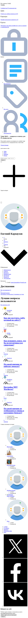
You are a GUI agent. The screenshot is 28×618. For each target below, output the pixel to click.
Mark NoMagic (10, 496)
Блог (5, 532)
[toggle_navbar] (1, 202)
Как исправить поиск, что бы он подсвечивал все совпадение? (15, 343)
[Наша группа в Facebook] (15, 581)
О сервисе (6, 528)
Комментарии (7, 274)
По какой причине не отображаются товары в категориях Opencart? (14, 411)
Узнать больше (4, 145)
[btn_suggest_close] (3, 160)
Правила (6, 529)
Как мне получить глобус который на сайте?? (14, 319)
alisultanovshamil (11, 490)
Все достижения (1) (6, 290)
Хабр (5, 151)
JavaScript (9, 310)
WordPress (9, 379)
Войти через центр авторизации (8, 614)
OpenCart (9, 358)
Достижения (7, 278)
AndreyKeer (10, 456)
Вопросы (6, 272)
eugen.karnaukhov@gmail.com (18, 282)
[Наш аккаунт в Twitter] (15, 557)
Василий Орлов (11, 465)
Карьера (6, 154)
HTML (8, 333)
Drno (8, 521)
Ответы (6, 271)
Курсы (5, 155)
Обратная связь (8, 531)
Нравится (6, 277)
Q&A (5, 152)
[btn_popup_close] (3, 616)
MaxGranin (10, 446)
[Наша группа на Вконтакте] (15, 606)
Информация (7, 270)
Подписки (6, 275)
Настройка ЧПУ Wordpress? (11, 388)
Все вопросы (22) (5, 305)
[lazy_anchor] (15, 328)
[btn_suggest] (1, 162)
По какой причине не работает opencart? (13, 365)
